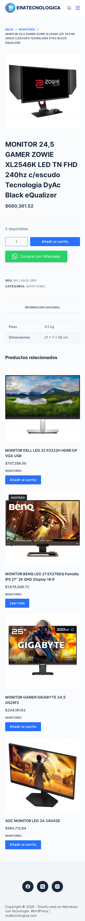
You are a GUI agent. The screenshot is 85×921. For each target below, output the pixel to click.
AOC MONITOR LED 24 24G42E (32, 820)
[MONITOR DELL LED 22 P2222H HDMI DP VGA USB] (42, 405)
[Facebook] (28, 886)
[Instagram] (57, 886)
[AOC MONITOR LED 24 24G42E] (42, 775)
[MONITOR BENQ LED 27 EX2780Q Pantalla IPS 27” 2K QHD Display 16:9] (42, 528)
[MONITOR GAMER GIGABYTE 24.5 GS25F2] (42, 651)
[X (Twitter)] (42, 886)
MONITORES (35, 286)
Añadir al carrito (55, 241)
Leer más (17, 603)
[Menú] (77, 8)
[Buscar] (69, 8)
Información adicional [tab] (42, 307)
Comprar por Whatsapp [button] (40, 256)
